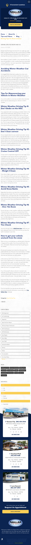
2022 (3, 393)
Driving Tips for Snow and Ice (11, 39)
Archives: (4, 381)
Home (3, 34)
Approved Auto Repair (7, 322)
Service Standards (14, 367)
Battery (3, 347)
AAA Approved (5, 313)
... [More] (3, 359)
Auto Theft (4, 341)
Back (3, 302)
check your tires (17, 228)
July (4, 388)
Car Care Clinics (5, 357)
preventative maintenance (7, 372)
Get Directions (15, 434)
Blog (17, 36)
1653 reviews (18, 20)
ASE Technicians (5, 332)
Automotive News (6, 344)
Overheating (10, 370)
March (4, 396)
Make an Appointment (15, 24)
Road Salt (4, 370)
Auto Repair (4, 335)
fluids (16, 372)
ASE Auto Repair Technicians (8, 325)
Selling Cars (22, 367)
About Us (12, 34)
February (5, 398)
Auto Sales (4, 338)
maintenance (22, 370)
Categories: (5, 309)
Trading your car (5, 367)
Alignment (4, 319)
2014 (3, 401)
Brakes (3, 350)
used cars (21, 372)
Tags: (2, 364)
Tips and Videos (7, 36)
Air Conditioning (5, 316)
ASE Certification (6, 328)
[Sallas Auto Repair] (15, 12)
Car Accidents (5, 354)
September (5, 404)
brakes (16, 370)
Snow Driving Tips (11, 298)
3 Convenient (17, 5)
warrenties (4, 375)
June (4, 390)
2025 (3, 385)
